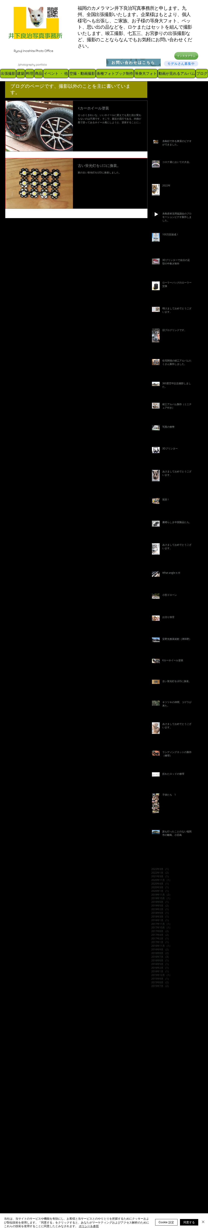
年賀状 (155, 1162)
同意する (189, 1222)
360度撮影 (179, 1002)
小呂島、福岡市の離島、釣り (169, 1149)
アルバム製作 (159, 1047)
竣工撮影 (157, 1181)
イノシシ (176, 1047)
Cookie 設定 (166, 1222)
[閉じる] (203, 1222)
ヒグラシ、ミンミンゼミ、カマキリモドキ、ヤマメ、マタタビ (173, 1092)
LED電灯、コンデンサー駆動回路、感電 (173, 1021)
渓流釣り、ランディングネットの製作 (173, 1169)
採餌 (179, 1162)
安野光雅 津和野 (162, 1130)
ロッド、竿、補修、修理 (167, 1111)
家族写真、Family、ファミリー (171, 1137)
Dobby (176, 1008)
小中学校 (157, 1143)
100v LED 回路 (160, 1002)
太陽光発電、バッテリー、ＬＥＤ (172, 1117)
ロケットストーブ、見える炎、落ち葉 (173, 1105)
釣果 (154, 1201)
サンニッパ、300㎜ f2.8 (167, 1060)
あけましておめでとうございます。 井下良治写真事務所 (173, 1034)
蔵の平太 (171, 1181)
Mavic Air (157, 1028)
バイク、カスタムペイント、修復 (172, 1079)
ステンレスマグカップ (165, 1066)
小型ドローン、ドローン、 (168, 1156)
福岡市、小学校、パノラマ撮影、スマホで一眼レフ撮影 (173, 1175)
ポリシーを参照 (89, 1226)
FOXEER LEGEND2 (164, 1015)
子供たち (157, 1124)
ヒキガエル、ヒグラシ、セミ (169, 1085)
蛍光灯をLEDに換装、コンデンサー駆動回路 (173, 1194)
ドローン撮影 (159, 1072)
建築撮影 (168, 1162)
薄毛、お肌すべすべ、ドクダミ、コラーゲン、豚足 (173, 1188)
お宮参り (157, 1040)
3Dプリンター (160, 1008)
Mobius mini (174, 1028)
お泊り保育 (172, 1040)
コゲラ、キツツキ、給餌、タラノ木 (173, 1053)
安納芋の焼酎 (173, 1124)
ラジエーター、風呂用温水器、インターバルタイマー (173, 1098)
